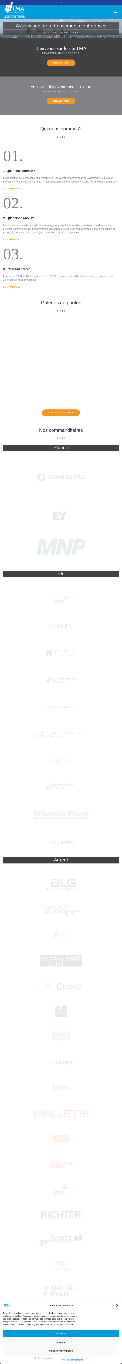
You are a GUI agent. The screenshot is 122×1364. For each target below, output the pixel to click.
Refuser (61, 1342)
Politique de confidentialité (71, 1360)
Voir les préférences (61, 1351)
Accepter (61, 1334)
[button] (117, 1305)
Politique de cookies (46, 1358)
